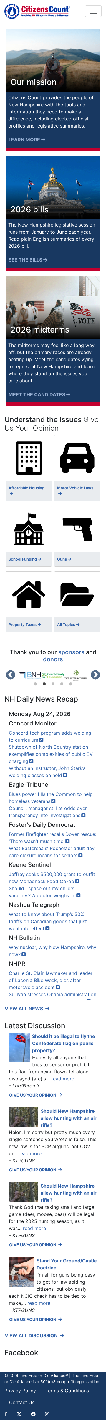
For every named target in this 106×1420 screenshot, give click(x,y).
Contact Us (21, 1402)
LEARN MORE (24, 140)
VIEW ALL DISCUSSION (32, 1335)
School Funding (23, 559)
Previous (10, 675)
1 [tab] (35, 684)
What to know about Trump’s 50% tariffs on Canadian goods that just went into (48, 921)
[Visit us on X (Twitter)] (19, 1414)
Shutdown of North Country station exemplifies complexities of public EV (51, 754)
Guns (62, 559)
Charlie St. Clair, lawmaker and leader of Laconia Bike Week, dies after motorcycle (50, 980)
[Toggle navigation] (93, 11)
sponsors (71, 652)
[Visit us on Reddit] (33, 1414)
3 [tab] (53, 684)
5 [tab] (71, 684)
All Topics (66, 624)
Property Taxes (23, 624)
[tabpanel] (30, 675)
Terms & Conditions (67, 1390)
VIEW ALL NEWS (24, 1008)
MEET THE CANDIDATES (37, 394)
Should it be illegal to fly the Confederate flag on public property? (63, 1043)
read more (62, 1079)
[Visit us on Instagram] (47, 1414)
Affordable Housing (26, 488)
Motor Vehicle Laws (75, 488)
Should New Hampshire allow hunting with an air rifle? (69, 1118)
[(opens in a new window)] (30, 675)
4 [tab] (62, 684)
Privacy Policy (20, 1390)
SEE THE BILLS (25, 260)
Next (95, 675)
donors (53, 659)
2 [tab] (44, 684)
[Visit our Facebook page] (8, 1414)
